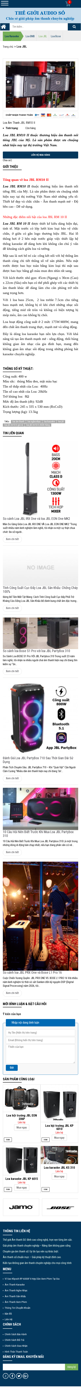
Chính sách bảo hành (16, 1334)
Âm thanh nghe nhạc (16, 1290)
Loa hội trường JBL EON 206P (21, 1117)
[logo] (41, 15)
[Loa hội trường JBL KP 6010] (59, 1103)
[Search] (74, 26)
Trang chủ (8, 46)
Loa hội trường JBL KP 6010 (59, 1127)
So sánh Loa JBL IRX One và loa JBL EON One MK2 (36, 519)
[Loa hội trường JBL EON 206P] (21, 1098)
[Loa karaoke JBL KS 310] (59, 1154)
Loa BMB (30, 36)
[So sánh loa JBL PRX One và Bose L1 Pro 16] (40, 916)
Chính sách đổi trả (14, 1339)
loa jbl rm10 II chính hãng (38, 425)
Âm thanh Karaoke (15, 1284)
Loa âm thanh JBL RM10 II (19, 123)
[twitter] (19, 1376)
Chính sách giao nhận (16, 1345)
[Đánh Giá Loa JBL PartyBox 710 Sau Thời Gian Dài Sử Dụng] (40, 718)
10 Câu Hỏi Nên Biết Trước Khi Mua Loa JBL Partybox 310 (38, 834)
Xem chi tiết (12, 539)
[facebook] (12, 1376)
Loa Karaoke (12, 36)
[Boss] (60, 1207)
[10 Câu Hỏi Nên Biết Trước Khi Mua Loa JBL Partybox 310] (40, 809)
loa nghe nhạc (34, 421)
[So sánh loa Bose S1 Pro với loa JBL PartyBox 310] (40, 633)
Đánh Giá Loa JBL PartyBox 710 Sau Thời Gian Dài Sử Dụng (38, 760)
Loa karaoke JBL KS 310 (59, 1167)
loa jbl (61, 421)
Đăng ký (71, 1366)
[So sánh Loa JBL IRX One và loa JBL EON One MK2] (40, 479)
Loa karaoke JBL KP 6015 (21, 1179)
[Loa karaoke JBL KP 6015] (21, 1160)
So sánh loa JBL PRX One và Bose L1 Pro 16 (32, 972)
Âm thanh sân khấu (15, 1296)
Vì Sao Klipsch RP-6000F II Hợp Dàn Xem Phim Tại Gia (32, 1278)
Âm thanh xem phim (16, 1301)
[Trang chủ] (3, 27)
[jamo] (21, 1207)
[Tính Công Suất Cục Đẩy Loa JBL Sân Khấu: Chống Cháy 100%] (40, 567)
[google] (26, 1376)
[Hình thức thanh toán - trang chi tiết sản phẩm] (40, 115)
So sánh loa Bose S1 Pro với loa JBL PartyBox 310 (36, 651)
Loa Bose (56, 36)
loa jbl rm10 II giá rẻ (13, 425)
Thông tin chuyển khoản (17, 1307)
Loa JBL (43, 36)
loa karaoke (49, 421)
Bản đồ (8, 1313)
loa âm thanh (18, 421)
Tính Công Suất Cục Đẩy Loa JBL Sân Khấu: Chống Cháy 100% (40, 590)
